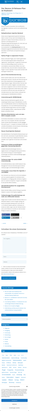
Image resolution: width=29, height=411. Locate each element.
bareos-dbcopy (15, 358)
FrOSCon (8, 362)
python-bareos (5, 372)
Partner (6, 339)
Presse (6, 341)
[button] (27, 386)
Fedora (3, 362)
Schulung (19, 374)
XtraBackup (18, 382)
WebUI (22, 380)
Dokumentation (17, 360)
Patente (19, 367)
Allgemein (3, 13)
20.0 (15, 355)
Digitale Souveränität (6, 360)
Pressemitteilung (19, 370)
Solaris (3, 377)
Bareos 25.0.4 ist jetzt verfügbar (12, 306)
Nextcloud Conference (12, 365)
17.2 (3, 355)
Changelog (7, 330)
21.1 (22, 355)
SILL (25, 374)
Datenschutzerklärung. (8, 274)
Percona (25, 367)
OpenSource (4, 367)
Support (17, 377)
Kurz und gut (8, 337)
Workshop (11, 382)
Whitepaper (4, 382)
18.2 (7, 355)
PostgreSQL (10, 370)
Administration (6, 358)
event (24, 360)
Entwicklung (9, 13)
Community (7, 332)
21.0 (19, 355)
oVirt (10, 367)
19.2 (11, 355)
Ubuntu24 (23, 377)
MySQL (3, 365)
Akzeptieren (14, 400)
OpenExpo (20, 365)
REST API (20, 372)
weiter (25, 223)
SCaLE (13, 374)
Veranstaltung (8, 346)
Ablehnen (14, 404)
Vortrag (16, 380)
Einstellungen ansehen (14, 408)
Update (4, 380)
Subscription (10, 377)
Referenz (7, 343)
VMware (10, 380)
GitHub (14, 362)
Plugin (4, 370)
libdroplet (20, 362)
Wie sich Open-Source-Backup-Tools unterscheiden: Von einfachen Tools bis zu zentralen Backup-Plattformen (14, 293)
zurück (3, 223)
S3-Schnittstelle (6, 374)
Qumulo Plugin (13, 372)
